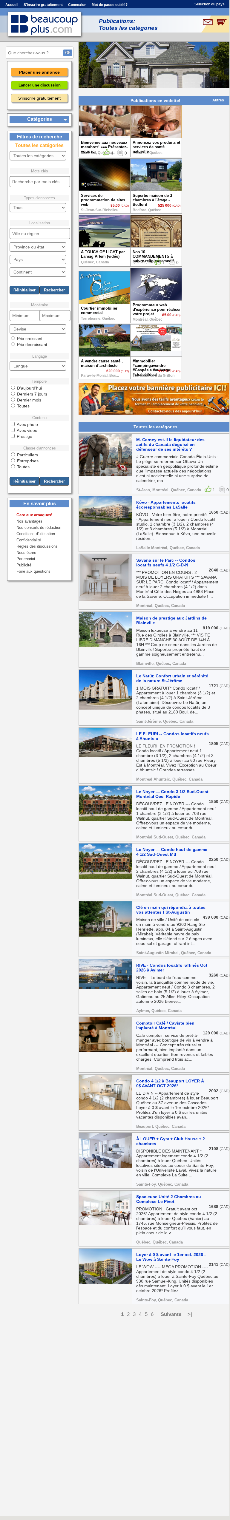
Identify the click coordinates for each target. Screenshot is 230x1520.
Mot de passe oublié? (110, 5)
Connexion (77, 5)
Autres (218, 100)
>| (190, 1314)
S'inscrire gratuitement (43, 5)
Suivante (171, 1314)
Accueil (11, 5)
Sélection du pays (209, 4)
